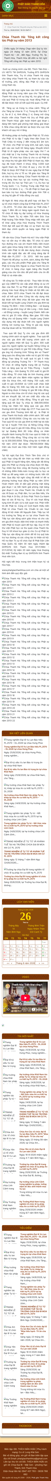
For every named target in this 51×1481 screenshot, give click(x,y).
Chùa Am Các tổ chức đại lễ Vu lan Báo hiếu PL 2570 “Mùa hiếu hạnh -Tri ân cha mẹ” (33, 1134)
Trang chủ (8, 24)
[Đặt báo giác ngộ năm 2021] (3, 1025)
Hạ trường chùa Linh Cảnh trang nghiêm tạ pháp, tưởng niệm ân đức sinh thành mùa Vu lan (32, 1185)
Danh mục (8, 15)
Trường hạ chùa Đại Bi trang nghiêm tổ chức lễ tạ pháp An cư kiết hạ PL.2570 (25, 877)
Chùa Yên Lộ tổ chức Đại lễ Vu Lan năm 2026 (32, 1150)
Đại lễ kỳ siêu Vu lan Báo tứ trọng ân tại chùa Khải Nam (25, 770)
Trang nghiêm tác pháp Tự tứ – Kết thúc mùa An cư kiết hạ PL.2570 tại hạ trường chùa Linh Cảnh (25, 825)
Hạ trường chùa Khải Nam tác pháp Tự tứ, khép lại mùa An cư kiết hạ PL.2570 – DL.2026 (23, 797)
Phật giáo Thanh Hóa (40, 1478)
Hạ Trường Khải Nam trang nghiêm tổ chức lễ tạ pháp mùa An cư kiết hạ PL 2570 (32, 1204)
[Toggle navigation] (46, 15)
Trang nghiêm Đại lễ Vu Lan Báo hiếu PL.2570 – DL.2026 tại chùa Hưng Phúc (25, 748)
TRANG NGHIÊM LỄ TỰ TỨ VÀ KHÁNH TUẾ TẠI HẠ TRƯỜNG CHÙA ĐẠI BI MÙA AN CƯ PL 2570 (24, 853)
